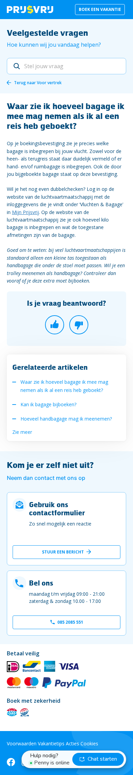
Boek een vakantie (100, 9)
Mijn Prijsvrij (25, 212)
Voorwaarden (21, 743)
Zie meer (22, 432)
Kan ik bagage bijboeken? (48, 404)
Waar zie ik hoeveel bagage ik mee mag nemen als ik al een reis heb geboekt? (64, 386)
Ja (54, 324)
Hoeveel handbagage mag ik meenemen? (66, 418)
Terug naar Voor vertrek (38, 83)
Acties (72, 743)
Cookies (89, 743)
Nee (78, 324)
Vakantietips (51, 743)
